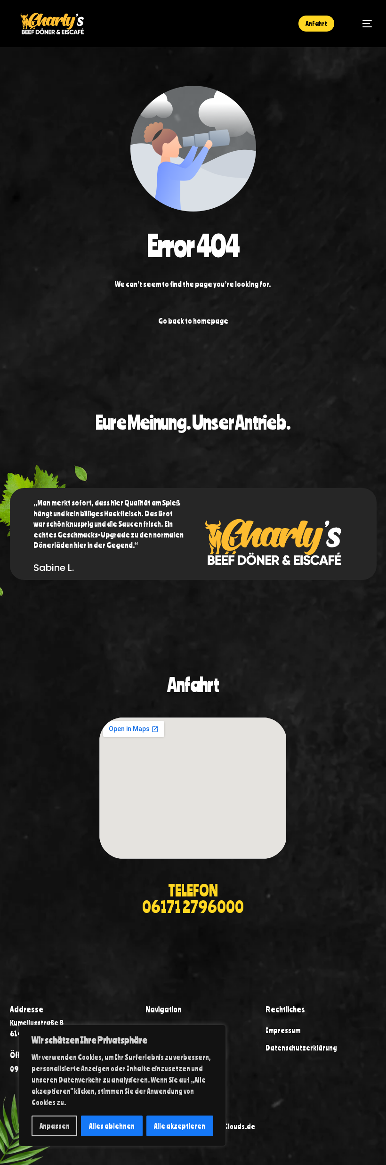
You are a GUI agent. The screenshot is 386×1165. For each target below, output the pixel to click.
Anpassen (55, 1126)
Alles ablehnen (112, 1126)
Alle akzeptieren (179, 1126)
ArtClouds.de (235, 1126)
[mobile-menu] (361, 23)
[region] (122, 1085)
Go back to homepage (193, 320)
